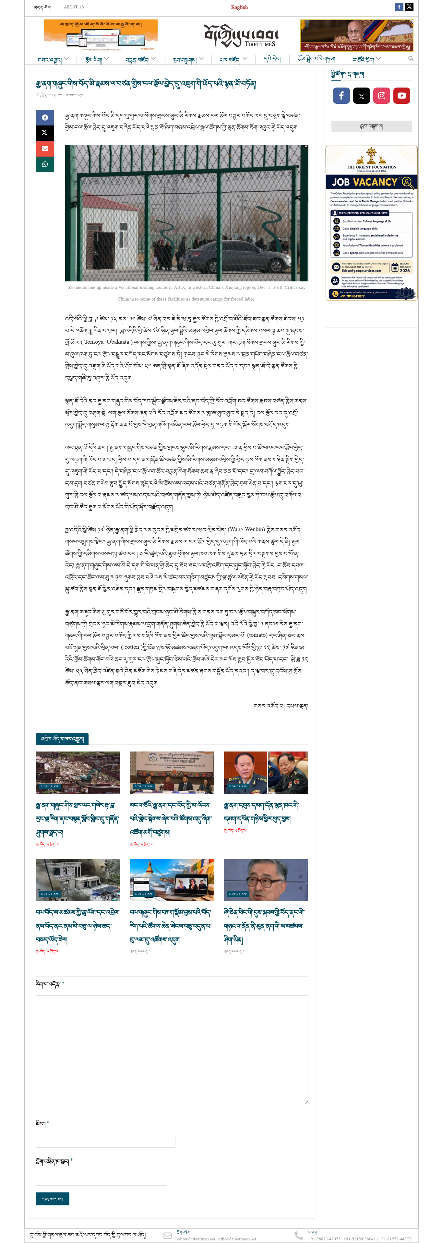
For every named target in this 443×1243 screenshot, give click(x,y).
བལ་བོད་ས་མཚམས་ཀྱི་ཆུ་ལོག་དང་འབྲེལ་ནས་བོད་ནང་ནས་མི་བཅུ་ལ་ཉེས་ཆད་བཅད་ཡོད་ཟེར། (78, 926)
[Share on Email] (45, 149)
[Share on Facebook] (45, 117)
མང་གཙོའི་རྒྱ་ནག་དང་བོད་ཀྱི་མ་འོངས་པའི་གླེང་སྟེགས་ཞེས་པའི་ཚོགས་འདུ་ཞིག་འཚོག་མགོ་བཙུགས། (171, 818)
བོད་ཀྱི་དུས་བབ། (45, 95)
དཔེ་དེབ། (272, 59)
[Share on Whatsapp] (45, 164)
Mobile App (50, 786)
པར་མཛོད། (230, 60)
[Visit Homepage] (242, 36)
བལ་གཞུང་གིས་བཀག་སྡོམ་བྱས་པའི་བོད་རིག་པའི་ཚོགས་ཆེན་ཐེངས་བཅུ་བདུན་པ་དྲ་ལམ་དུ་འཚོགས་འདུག (170, 926)
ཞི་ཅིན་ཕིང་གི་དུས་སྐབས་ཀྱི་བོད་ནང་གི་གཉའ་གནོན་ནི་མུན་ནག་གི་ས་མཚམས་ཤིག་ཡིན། (264, 926)
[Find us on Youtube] (401, 96)
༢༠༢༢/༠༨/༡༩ (75, 95)
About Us (74, 7)
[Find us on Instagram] (381, 96)
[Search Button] (410, 60)
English (239, 8)
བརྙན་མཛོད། (138, 60)
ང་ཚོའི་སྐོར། (363, 60)
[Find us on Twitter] (409, 8)
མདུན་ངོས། (43, 8)
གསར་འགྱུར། (50, 60)
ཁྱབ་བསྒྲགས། (185, 60)
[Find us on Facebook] (399, 8)
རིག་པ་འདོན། (50, 984)
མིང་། (43, 1124)
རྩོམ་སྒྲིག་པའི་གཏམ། (316, 59)
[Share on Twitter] (45, 133)
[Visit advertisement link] (101, 35)
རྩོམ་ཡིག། (93, 60)
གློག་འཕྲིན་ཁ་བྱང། (54, 1161)
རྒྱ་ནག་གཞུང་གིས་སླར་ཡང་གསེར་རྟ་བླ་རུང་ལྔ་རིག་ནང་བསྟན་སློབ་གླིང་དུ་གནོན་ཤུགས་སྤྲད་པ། (77, 818)
